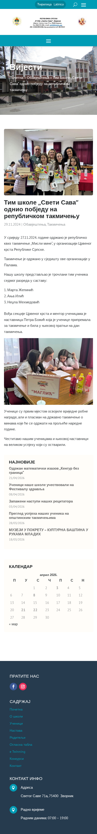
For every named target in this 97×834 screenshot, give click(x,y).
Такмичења (56, 224)
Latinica (59, 4)
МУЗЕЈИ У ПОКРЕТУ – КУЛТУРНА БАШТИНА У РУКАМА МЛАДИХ (48, 532)
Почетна (16, 709)
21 (23, 610)
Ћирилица (44, 4)
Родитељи (17, 738)
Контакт (15, 766)
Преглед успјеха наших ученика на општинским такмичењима (39, 515)
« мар (13, 624)
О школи (16, 716)
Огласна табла (21, 745)
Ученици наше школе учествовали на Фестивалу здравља (41, 487)
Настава (16, 731)
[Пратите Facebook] (13, 686)
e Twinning (17, 752)
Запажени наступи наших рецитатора (41, 501)
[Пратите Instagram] (23, 686)
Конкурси (17, 759)
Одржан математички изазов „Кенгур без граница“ (44, 470)
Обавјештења (34, 224)
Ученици (16, 724)
